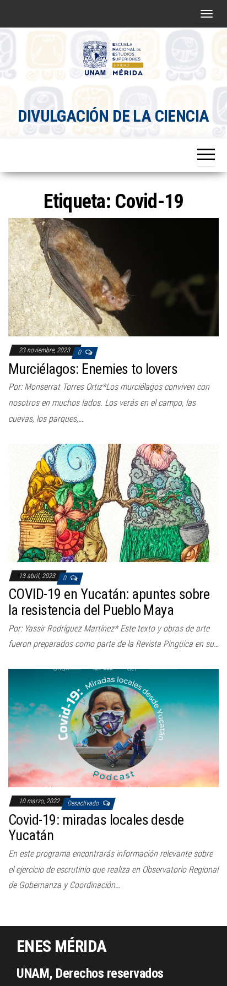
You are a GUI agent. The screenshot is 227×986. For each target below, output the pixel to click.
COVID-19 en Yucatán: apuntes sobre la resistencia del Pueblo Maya (108, 602)
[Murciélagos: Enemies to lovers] (113, 276)
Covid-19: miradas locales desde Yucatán (96, 827)
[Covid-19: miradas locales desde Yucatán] (113, 727)
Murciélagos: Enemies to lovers (92, 369)
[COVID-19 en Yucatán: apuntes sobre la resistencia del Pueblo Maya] (113, 502)
